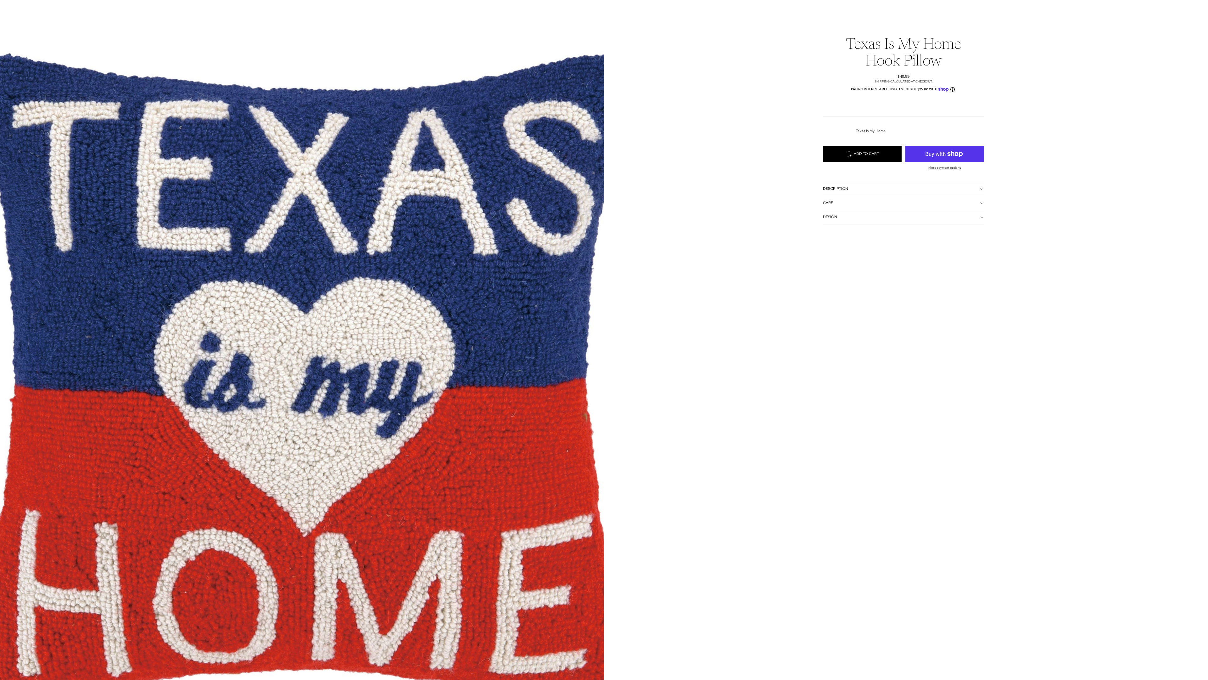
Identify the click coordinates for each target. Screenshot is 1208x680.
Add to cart (866, 153)
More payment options (944, 168)
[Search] (796, 11)
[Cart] (823, 11)
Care (828, 202)
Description (835, 188)
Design (830, 216)
